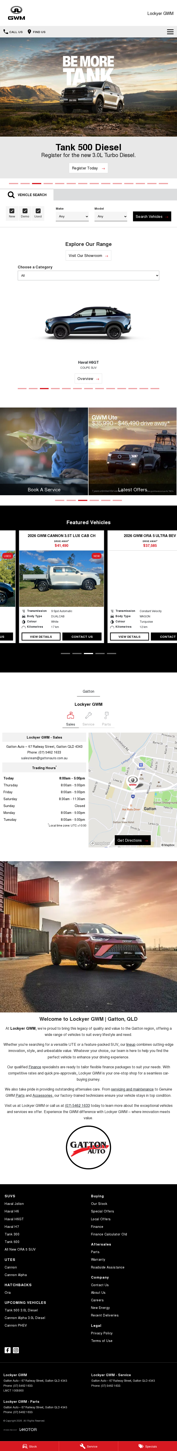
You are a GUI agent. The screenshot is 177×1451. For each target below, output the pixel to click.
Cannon (11, 1267)
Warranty (98, 1259)
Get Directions (130, 840)
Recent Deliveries (105, 1315)
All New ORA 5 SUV (20, 1249)
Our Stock (99, 1203)
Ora (8, 1292)
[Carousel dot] (13, 183)
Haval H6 (12, 1211)
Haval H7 (12, 1226)
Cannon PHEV (16, 1325)
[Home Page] (16, 13)
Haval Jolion (14, 1203)
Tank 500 (12, 1241)
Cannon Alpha (16, 1274)
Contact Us (64, 636)
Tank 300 (12, 1234)
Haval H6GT (14, 1219)
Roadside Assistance (108, 1267)
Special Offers (102, 1211)
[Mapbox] (101, 843)
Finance (97, 1226)
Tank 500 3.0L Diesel (21, 1310)
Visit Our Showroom (85, 255)
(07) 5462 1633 (49, 752)
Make (60, 208)
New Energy (100, 1307)
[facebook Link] (8, 1350)
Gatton (88, 691)
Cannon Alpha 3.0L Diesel (25, 1317)
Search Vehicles (149, 216)
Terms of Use (102, 1340)
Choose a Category (35, 267)
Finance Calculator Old (109, 1234)
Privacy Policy (102, 1333)
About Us (98, 1292)
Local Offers (101, 1219)
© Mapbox (167, 845)
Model (99, 208)
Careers (97, 1300)
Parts (95, 1251)
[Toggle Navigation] (170, 31)
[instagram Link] (16, 1350)
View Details (24, 636)
